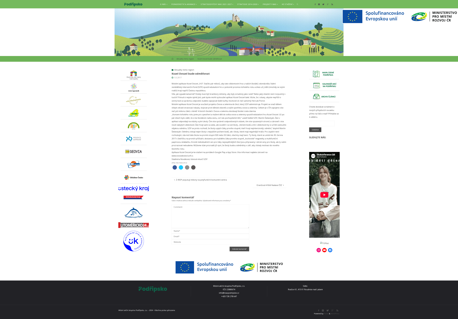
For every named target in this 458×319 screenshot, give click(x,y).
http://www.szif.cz (181, 163)
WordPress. (335, 313)
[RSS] (332, 4)
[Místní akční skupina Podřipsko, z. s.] (133, 4)
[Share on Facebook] (175, 168)
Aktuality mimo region (185, 59)
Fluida (325, 313)
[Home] (172, 59)
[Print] (193, 168)
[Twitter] (323, 4)
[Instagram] (319, 4)
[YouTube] (324, 250)
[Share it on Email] (187, 168)
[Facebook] (315, 4)
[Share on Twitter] (181, 168)
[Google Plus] (328, 4)
